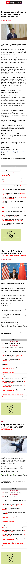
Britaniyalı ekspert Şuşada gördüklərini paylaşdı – (14, 216)
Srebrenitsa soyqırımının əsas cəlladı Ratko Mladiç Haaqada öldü (12, 224)
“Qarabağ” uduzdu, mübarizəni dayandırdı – (13, 175)
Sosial (2, 8)
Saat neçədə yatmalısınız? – (12, 182)
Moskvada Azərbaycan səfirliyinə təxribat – (12, 220)
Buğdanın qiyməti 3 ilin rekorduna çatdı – (13, 212)
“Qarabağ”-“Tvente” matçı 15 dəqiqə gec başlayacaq (12, 202)
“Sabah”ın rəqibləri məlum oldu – (11, 186)
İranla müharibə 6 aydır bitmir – (14, 198)
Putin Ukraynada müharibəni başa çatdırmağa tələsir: (13, 190)
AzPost (3, 154)
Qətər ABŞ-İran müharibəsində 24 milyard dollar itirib (14, 178)
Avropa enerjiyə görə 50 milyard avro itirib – (13, 208)
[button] (2, 2)
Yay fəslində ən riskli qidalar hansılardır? (12, 205)
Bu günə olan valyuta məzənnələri (11, 170)
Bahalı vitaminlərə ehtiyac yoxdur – (13, 194)
